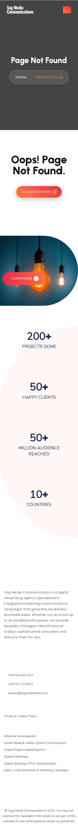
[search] (54, 9)
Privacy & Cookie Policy (20, 716)
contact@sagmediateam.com (28, 693)
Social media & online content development (35, 743)
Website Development (20, 736)
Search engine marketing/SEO (25, 750)
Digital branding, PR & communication (30, 764)
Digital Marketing (16, 757)
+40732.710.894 (20, 684)
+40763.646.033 (20, 675)
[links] (22, 10)
